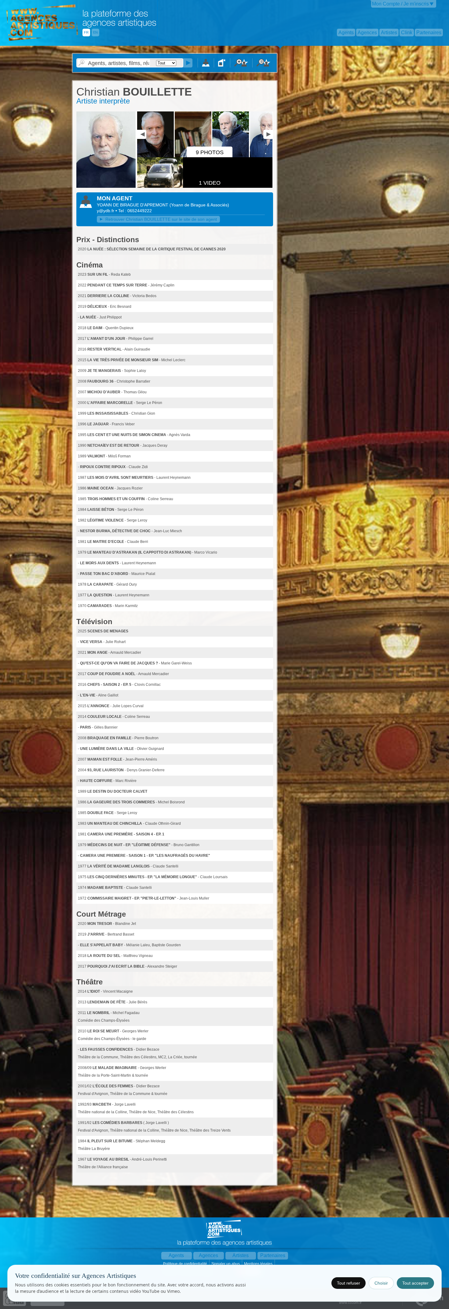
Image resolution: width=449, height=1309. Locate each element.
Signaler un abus (226, 1264)
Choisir (381, 1283)
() (199, 204)
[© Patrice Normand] (106, 186)
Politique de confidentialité (185, 1264)
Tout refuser (348, 1283)
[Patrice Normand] (242, 156)
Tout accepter (415, 1283)
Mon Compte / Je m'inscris (400, 3)
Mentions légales (258, 1264)
